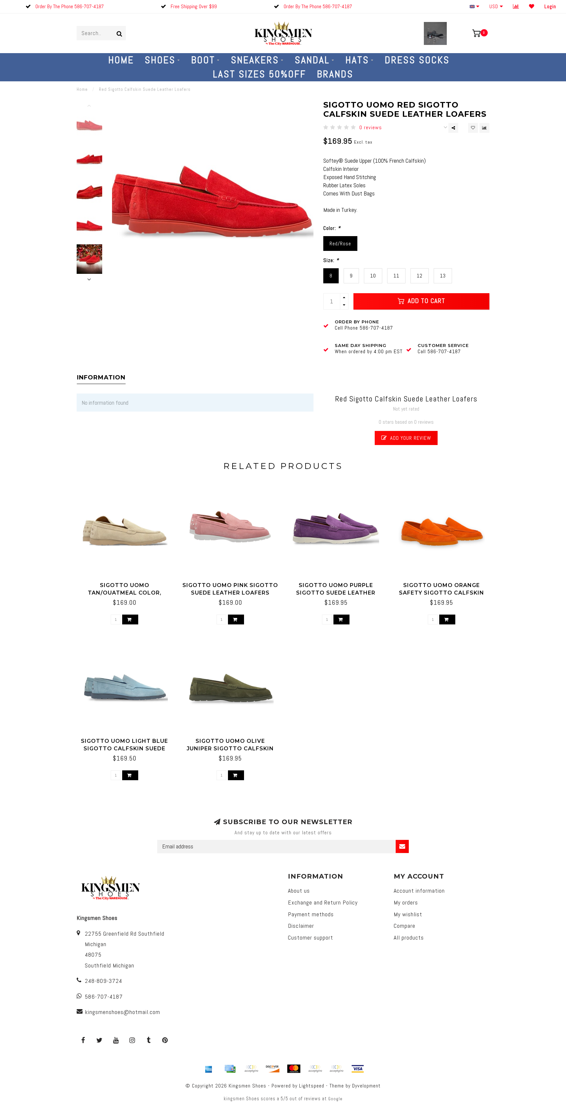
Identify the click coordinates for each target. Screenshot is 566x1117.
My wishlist (408, 914)
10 (373, 275)
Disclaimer (301, 925)
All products (409, 937)
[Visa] (357, 1069)
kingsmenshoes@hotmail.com (122, 1012)
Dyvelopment (366, 1085)
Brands (335, 74)
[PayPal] (315, 1069)
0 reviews (370, 127)
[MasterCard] (294, 1069)
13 (443, 275)
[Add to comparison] (484, 128)
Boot (203, 60)
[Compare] (516, 6)
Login (550, 6)
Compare (404, 925)
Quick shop (128, 582)
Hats (357, 60)
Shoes (160, 60)
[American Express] (208, 1069)
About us (299, 890)
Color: (332, 228)
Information (101, 377)
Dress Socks (417, 60)
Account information (419, 890)
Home (121, 60)
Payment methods (311, 914)
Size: (331, 260)
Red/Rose (340, 243)
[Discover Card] (272, 1069)
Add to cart (425, 301)
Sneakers (255, 60)
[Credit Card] (230, 1069)
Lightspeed (311, 1085)
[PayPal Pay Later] (336, 1069)
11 (396, 275)
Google (335, 1099)
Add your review (409, 438)
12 (420, 275)
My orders (406, 902)
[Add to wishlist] (473, 128)
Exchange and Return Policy (323, 902)
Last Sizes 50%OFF (259, 74)
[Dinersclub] (251, 1069)
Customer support (310, 937)
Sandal (312, 60)
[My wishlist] (532, 6)
